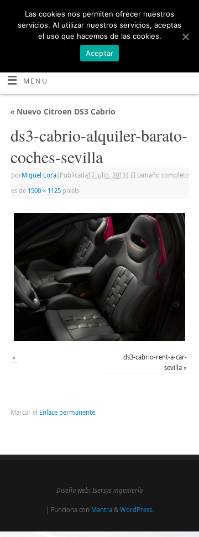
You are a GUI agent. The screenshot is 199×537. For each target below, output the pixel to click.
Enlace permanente (67, 412)
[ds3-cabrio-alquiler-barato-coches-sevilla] (99, 277)
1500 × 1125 (44, 190)
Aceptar (100, 53)
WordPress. (137, 509)
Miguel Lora (39, 175)
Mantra (101, 509)
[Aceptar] (185, 36)
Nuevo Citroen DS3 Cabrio (63, 111)
